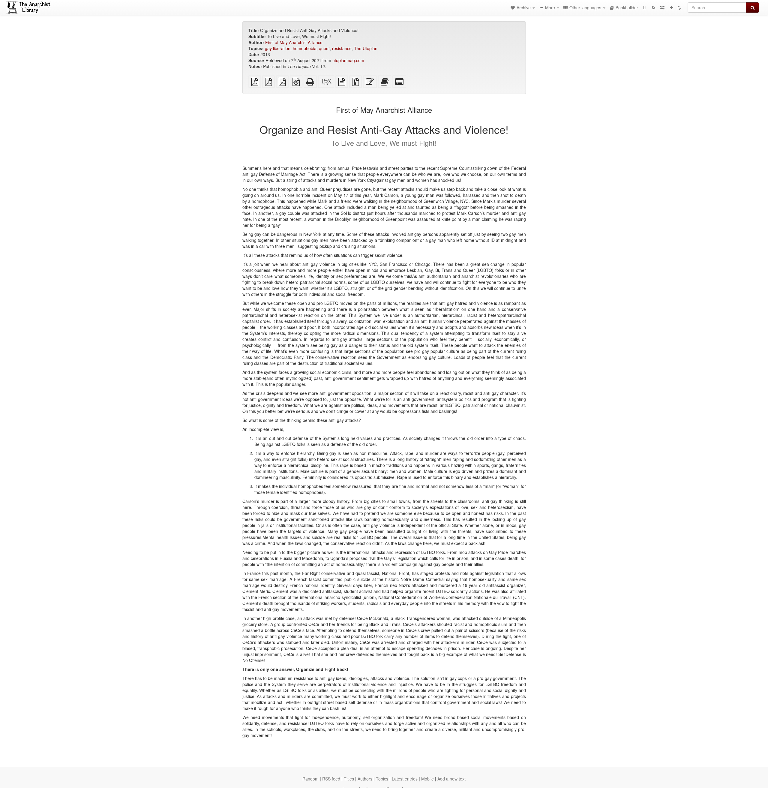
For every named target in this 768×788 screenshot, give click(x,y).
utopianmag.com (348, 60)
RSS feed (331, 779)
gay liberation (277, 48)
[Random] (662, 7)
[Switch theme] (679, 7)
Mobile (427, 779)
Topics (382, 779)
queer (324, 48)
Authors (365, 779)
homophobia (304, 48)
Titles (349, 779)
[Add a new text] (671, 7)
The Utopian (365, 48)
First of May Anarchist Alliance (293, 42)
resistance (342, 48)
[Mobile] (644, 7)
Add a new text (451, 779)
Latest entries (405, 779)
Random (310, 779)
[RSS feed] (653, 7)
